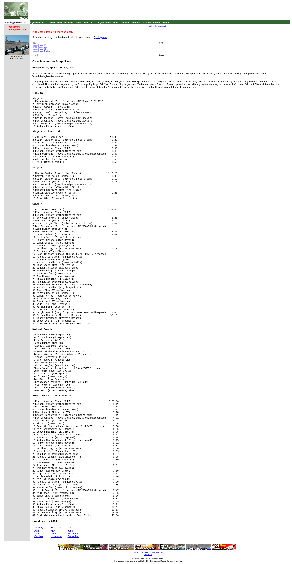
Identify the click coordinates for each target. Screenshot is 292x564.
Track (116, 22)
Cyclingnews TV (38, 22)
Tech (59, 22)
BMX (93, 22)
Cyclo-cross (104, 22)
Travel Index (157, 552)
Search (156, 22)
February (56, 527)
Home (135, 552)
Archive (145, 552)
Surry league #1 (39, 45)
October (38, 536)
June (70, 530)
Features (68, 22)
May (53, 530)
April (36, 530)
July (36, 533)
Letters (147, 22)
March (71, 527)
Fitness (136, 22)
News (52, 22)
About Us (148, 554)
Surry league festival (41, 51)
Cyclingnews (100, 37)
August (54, 533)
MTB (86, 22)
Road (78, 22)
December (73, 536)
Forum (166, 22)
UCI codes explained (157, 26)
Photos (125, 22)
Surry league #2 (39, 49)
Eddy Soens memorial (42, 47)
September (73, 533)
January (38, 527)
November (56, 536)
